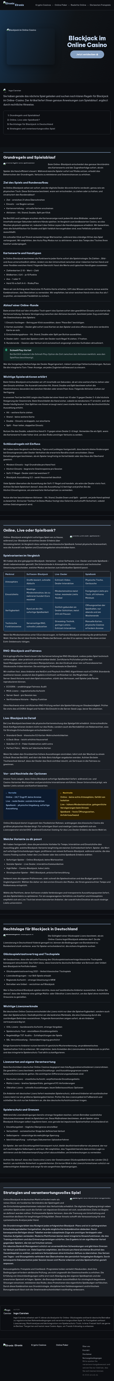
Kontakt (86, 1350)
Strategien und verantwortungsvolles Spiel (32, 128)
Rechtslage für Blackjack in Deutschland (31, 124)
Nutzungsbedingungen (92, 1358)
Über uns (86, 1346)
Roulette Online (78, 5)
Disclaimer (87, 1354)
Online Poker (61, 5)
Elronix (19, 5)
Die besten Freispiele (100, 5)
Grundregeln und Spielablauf (25, 115)
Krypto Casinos (43, 5)
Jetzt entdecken (86, 54)
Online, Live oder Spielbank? (25, 119)
